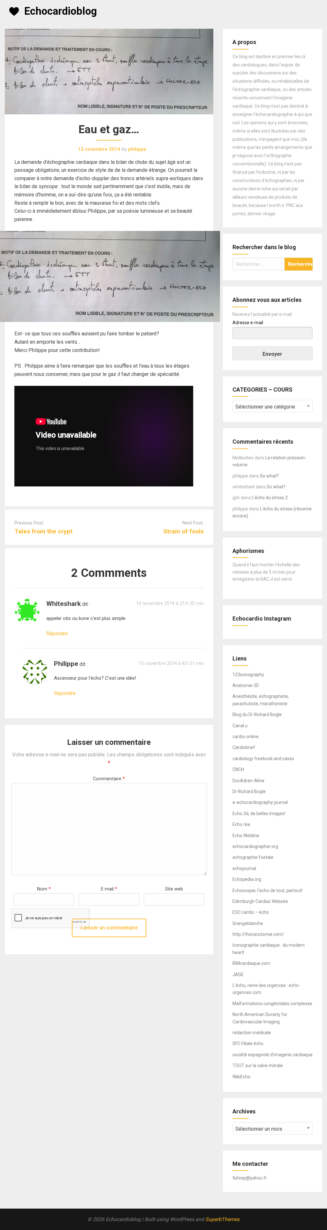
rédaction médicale (251, 1032)
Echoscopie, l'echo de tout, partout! (267, 890)
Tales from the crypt (43, 531)
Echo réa (241, 824)
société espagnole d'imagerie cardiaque (272, 1054)
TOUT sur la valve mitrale (257, 1065)
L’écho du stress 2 (270, 497)
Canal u (239, 725)
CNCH (238, 769)
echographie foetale (252, 857)
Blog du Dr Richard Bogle (257, 714)
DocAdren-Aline (248, 780)
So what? (269, 475)
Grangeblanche (247, 923)
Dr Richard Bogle (249, 791)
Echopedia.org (246, 879)
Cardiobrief (243, 747)
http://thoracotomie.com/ (258, 934)
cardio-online (245, 736)
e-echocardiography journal (260, 802)
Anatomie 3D (245, 685)
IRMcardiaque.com (251, 963)
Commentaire (109, 779)
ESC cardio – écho (250, 912)
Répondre (57, 633)
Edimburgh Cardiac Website (260, 901)
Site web (174, 889)
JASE (238, 974)
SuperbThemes (222, 1219)
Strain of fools (183, 531)
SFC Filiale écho (247, 1043)
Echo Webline (245, 835)
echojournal (244, 868)
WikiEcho (241, 1076)
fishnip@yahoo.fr (249, 1177)
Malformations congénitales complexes (272, 1003)
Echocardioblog (60, 11)
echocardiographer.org (255, 846)
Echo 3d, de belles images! (258, 813)
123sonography (248, 674)
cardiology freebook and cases (263, 758)
